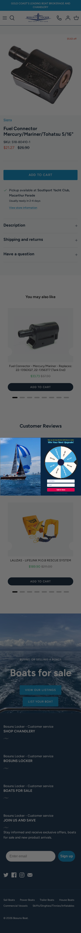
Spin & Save (61, 489)
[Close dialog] (1, 439)
